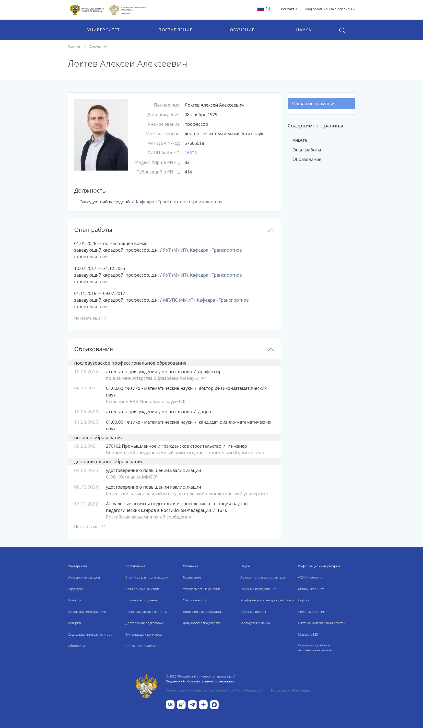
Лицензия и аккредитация (203, 611)
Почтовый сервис (311, 611)
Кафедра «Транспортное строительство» (179, 202)
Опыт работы (307, 150)
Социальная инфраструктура (90, 634)
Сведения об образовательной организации (200, 681)
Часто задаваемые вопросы (146, 611)
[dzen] (203, 704)
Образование (307, 159)
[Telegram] (192, 704)
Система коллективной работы (321, 623)
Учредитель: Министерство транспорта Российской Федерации (214, 690)
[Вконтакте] (170, 704)
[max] (214, 704)
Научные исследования (258, 589)
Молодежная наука (255, 623)
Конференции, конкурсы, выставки (267, 600)
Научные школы (253, 611)
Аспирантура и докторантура (262, 577)
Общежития (77, 645)
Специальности (195, 600)
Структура (75, 589)
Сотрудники (98, 46)
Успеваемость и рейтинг (201, 589)
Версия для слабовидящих (291, 690)
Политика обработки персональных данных (315, 647)
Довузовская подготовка (144, 623)
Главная (74, 46)
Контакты (289, 9)
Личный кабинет (311, 589)
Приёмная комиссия (140, 645)
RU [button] (267, 8)
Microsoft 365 (308, 634)
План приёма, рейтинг (142, 589)
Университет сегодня (84, 577)
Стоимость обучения (141, 600)
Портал (303, 600)
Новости (74, 600)
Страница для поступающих (146, 577)
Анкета (300, 140)
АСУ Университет (311, 577)
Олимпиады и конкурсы (143, 634)
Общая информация (314, 103)
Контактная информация (87, 611)
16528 (191, 153)
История (74, 623)
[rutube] (181, 704)
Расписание (192, 577)
